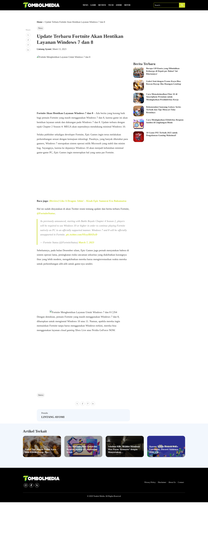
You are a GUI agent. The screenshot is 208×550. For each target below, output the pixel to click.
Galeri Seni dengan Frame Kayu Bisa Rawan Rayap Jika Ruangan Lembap (163, 82)
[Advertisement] (83, 178)
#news (40, 395)
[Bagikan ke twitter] (28, 35)
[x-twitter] (37, 485)
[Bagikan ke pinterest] (28, 45)
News (40, 28)
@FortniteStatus (46, 213)
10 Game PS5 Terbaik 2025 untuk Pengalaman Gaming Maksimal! (161, 134)
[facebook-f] (31, 485)
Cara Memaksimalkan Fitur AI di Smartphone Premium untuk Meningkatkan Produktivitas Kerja (162, 97)
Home (39, 22)
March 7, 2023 (86, 242)
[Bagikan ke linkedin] (28, 50)
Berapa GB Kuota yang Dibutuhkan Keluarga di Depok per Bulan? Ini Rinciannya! (162, 71)
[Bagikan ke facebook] (28, 40)
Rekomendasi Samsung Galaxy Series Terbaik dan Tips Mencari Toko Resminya (163, 110)
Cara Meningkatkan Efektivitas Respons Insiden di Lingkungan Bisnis (165, 121)
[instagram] (26, 485)
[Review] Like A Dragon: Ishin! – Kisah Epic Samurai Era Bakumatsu (87, 200)
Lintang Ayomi (44, 49)
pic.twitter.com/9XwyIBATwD (81, 234)
